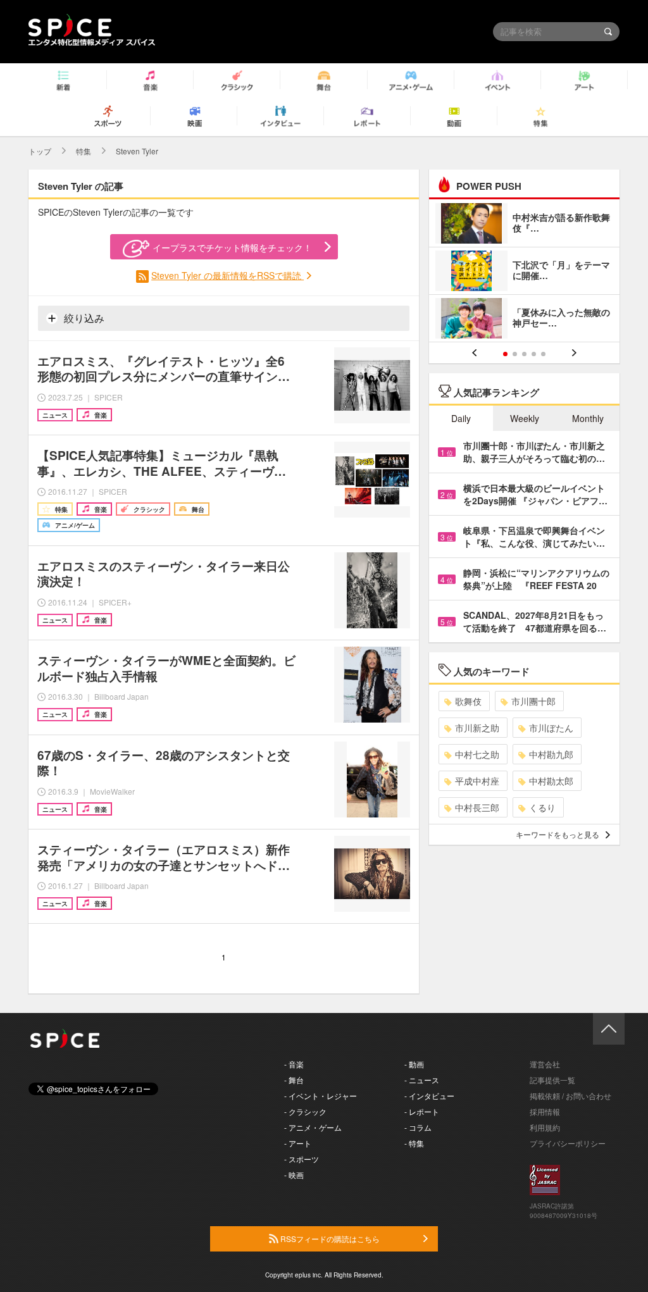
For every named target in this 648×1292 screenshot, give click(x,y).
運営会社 (545, 1064)
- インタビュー (429, 1095)
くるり (542, 807)
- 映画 (294, 1174)
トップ (39, 151)
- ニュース (421, 1079)
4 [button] (534, 354)
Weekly (524, 418)
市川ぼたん (551, 727)
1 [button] (505, 354)
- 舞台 (294, 1079)
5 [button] (543, 354)
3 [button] (524, 354)
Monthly (588, 418)
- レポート (421, 1111)
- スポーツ (301, 1158)
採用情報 (545, 1111)
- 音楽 (294, 1064)
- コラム (418, 1127)
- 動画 (414, 1064)
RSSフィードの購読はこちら (329, 1238)
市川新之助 (477, 727)
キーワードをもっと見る (557, 834)
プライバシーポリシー (568, 1143)
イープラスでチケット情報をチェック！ (232, 247)
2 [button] (515, 354)
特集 (83, 151)
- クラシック (305, 1111)
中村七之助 (477, 754)
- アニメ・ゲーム (313, 1127)
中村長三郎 (477, 807)
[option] (524, 272)
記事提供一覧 (552, 1079)
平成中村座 (477, 780)
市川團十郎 (533, 701)
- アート (297, 1143)
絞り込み (82, 318)
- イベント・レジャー (320, 1095)
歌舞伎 (468, 701)
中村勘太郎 (551, 780)
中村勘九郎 (551, 754)
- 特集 (414, 1143)
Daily (461, 418)
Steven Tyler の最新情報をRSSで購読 (227, 275)
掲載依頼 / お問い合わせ (570, 1095)
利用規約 (545, 1127)
